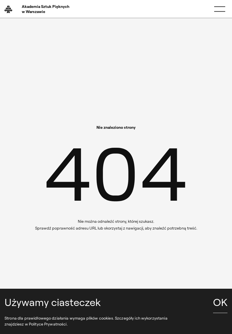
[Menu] (219, 9)
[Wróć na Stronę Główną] (37, 9)
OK (220, 302)
